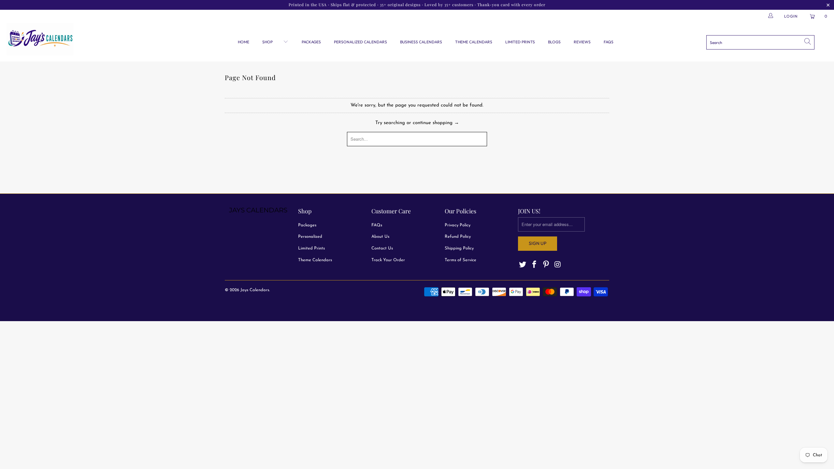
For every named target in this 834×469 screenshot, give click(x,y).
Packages (311, 41)
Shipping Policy (459, 248)
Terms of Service (460, 260)
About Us (380, 236)
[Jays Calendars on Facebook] (534, 265)
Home (243, 41)
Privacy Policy (457, 225)
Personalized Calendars (360, 41)
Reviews (582, 41)
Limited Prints (520, 41)
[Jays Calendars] (70, 40)
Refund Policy (458, 236)
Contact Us (382, 248)
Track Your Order (388, 260)
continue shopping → (436, 123)
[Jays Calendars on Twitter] (523, 265)
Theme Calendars (473, 41)
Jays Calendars (254, 290)
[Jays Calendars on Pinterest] (546, 265)
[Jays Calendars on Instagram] (558, 265)
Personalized (310, 236)
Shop (268, 41)
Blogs (554, 41)
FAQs (608, 41)
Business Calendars (421, 41)
